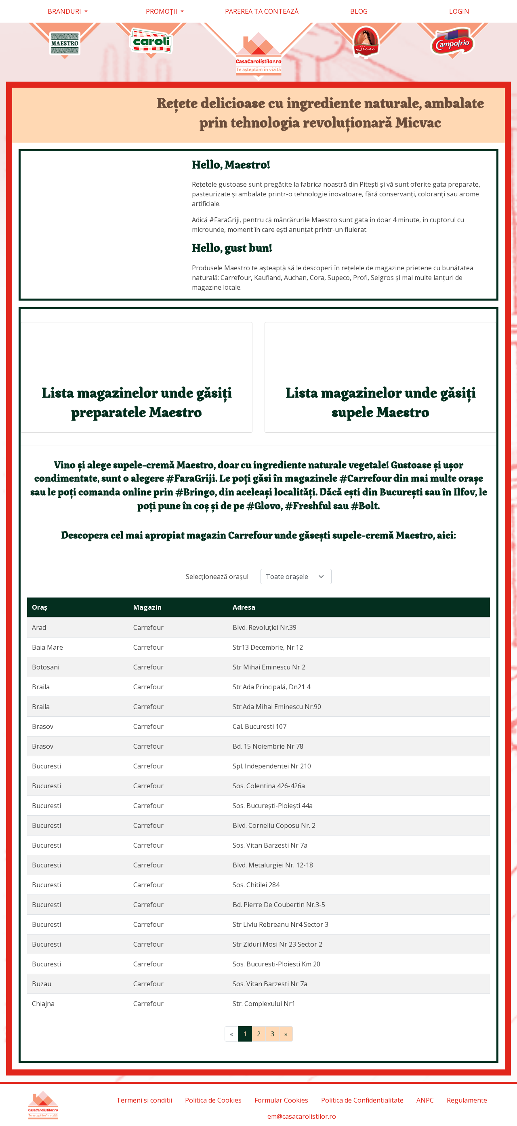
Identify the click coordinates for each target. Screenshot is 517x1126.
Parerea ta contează (261, 11)
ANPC (425, 1100)
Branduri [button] (65, 11)
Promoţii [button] (162, 11)
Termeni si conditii (144, 1100)
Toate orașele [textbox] (287, 576)
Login (458, 11)
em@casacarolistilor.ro (301, 1116)
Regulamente (467, 1100)
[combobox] (296, 576)
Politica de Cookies (213, 1100)
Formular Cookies (281, 1100)
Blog (359, 11)
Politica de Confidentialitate (362, 1100)
